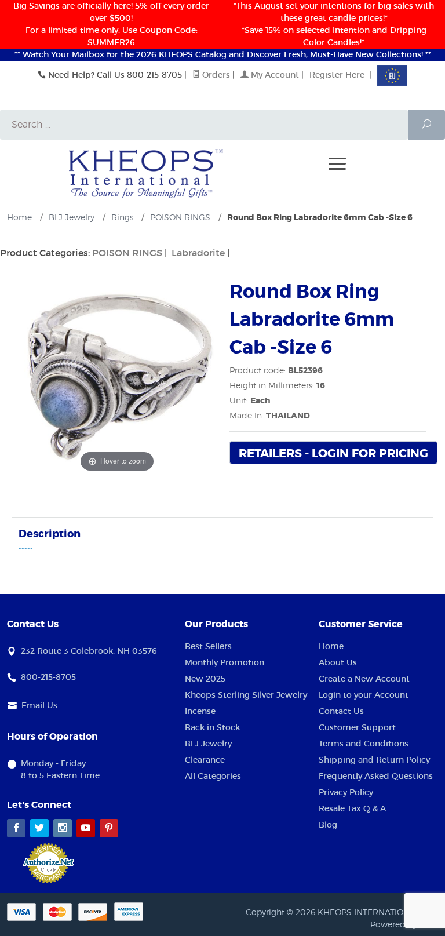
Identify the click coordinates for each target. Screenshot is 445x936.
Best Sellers (208, 646)
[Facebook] (16, 828)
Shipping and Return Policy (374, 760)
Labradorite (198, 252)
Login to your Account (363, 695)
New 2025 (205, 678)
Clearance (205, 760)
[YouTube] (85, 828)
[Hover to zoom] (117, 375)
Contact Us (341, 711)
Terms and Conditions (363, 743)
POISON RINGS (127, 252)
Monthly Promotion (224, 662)
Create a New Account (364, 678)
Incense (200, 711)
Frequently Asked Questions (376, 776)
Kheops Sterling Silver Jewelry (246, 695)
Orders (215, 75)
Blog (328, 825)
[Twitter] (39, 828)
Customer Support (357, 727)
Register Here (336, 75)
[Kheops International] (146, 173)
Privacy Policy (346, 792)
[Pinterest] (109, 828)
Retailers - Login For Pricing (333, 453)
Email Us (39, 705)
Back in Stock (212, 727)
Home (331, 646)
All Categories (213, 776)
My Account (274, 75)
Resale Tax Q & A (352, 808)
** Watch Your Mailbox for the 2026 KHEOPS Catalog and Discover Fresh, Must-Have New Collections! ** (222, 54)
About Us (338, 662)
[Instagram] (62, 828)
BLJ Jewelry (208, 743)
